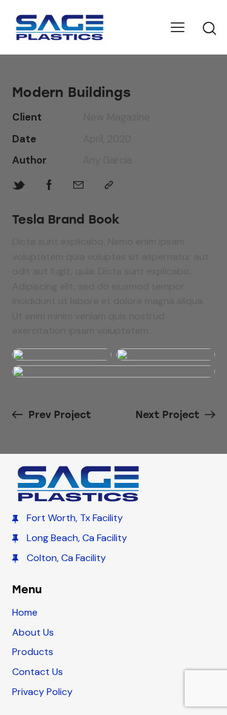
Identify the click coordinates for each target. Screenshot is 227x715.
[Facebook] (49, 185)
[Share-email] (78, 185)
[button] (178, 27)
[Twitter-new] (18, 185)
